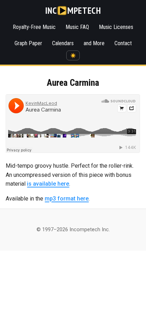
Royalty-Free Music (34, 27)
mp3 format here (67, 198)
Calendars (63, 43)
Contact (123, 43)
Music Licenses (116, 27)
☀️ (73, 55)
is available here (48, 183)
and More (94, 43)
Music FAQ (77, 27)
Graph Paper (28, 43)
